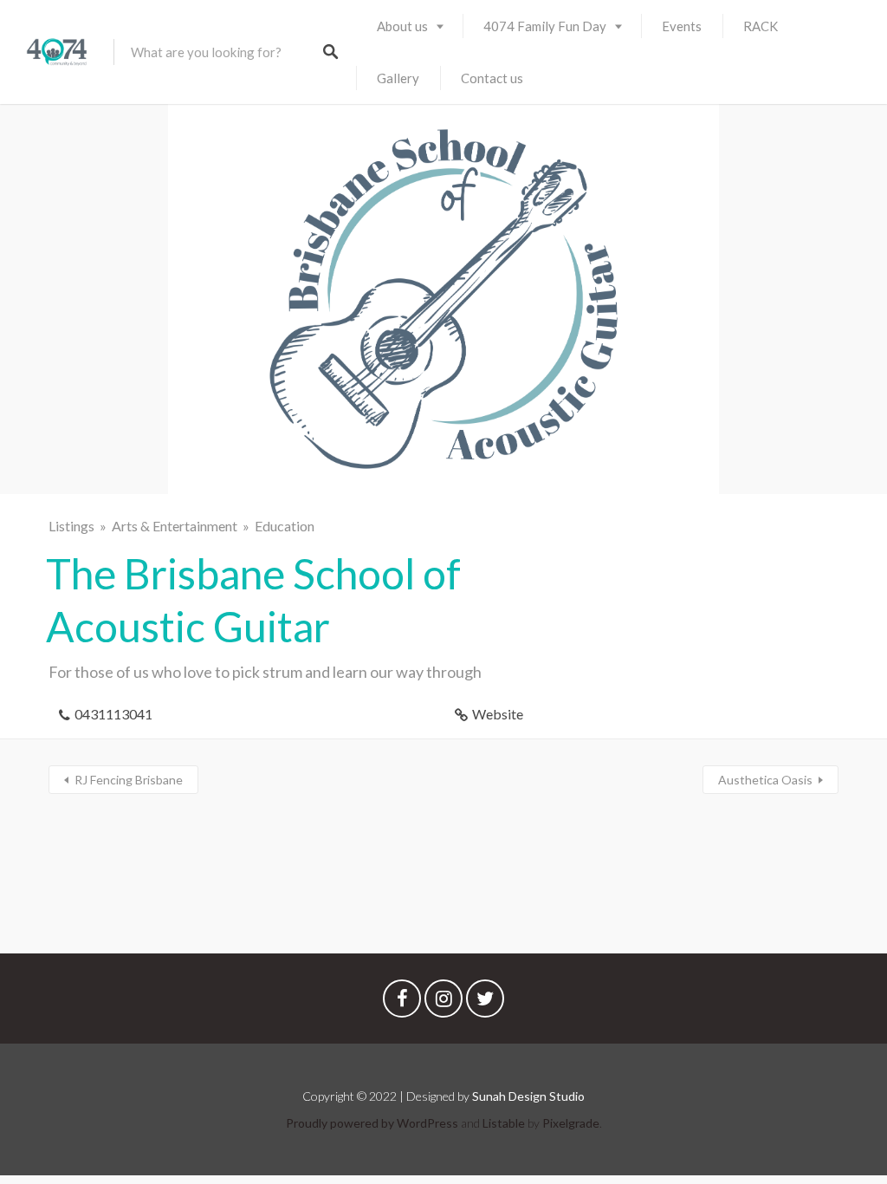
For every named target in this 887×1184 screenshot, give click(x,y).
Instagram (443, 1003)
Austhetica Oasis (765, 779)
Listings (71, 525)
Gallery (398, 78)
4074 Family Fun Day (544, 26)
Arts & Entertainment (174, 525)
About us (402, 26)
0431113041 (113, 714)
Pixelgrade (570, 1123)
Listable (503, 1123)
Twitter (485, 1003)
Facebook (402, 1003)
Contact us (492, 78)
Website (497, 714)
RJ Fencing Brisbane (128, 779)
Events (682, 26)
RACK (760, 26)
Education (284, 525)
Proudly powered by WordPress (372, 1123)
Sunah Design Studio (528, 1096)
